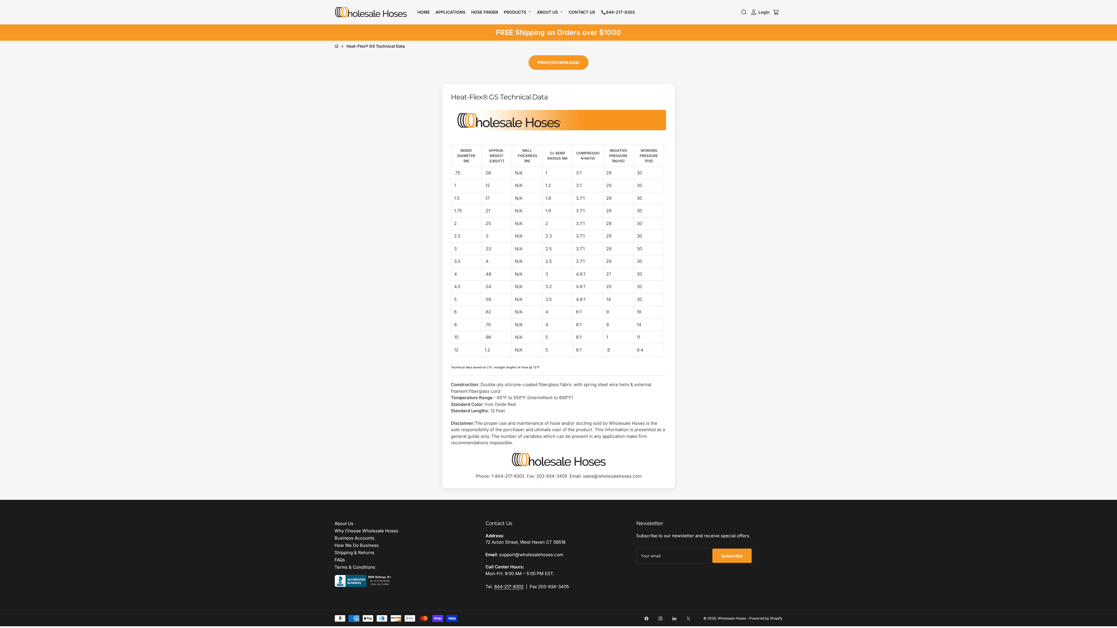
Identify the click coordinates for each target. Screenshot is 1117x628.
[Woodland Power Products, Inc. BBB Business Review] (364, 580)
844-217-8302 (509, 586)
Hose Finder (484, 12)
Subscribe (732, 556)
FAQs (340, 560)
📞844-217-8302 (618, 12)
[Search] (744, 12)
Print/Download (558, 62)
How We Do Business (357, 545)
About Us (547, 12)
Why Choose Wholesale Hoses (366, 531)
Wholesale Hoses (732, 618)
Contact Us (582, 12)
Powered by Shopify (765, 618)
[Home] (337, 46)
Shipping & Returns (354, 552)
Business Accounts (354, 538)
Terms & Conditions (355, 567)
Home (423, 12)
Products (515, 12)
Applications (450, 12)
